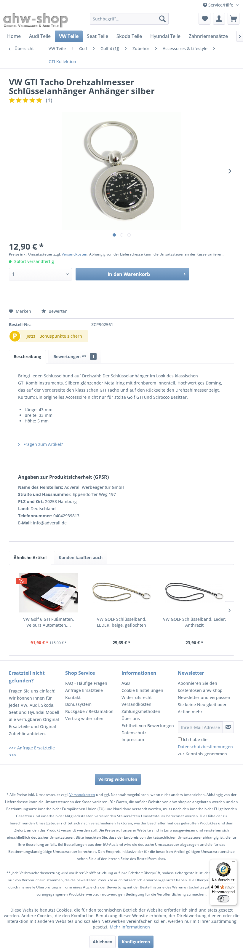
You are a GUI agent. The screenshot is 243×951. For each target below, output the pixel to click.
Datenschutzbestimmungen (205, 746)
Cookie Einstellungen (142, 690)
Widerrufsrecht (137, 697)
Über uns (131, 718)
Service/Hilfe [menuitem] (220, 5)
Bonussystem (78, 704)
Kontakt (73, 697)
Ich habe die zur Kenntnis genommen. (205, 747)
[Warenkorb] (233, 19)
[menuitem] (129, 19)
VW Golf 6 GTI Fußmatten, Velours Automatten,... (48, 622)
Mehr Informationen (130, 927)
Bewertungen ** (74, 356)
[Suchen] (162, 19)
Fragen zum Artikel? (42, 444)
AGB (126, 683)
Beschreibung (27, 356)
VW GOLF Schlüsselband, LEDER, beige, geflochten (121, 622)
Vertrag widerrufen (84, 718)
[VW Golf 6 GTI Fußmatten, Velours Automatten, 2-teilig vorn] (49, 592)
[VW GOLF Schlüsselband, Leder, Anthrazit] (194, 592)
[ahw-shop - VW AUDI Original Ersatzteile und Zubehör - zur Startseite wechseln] (35, 20)
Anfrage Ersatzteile (84, 690)
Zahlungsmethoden (141, 711)
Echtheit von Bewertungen (148, 725)
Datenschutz (134, 732)
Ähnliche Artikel (30, 557)
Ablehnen (102, 941)
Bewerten (57, 311)
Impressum (133, 739)
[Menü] (233, 862)
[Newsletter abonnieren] (228, 727)
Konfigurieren (136, 941)
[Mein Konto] (219, 19)
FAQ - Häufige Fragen (86, 683)
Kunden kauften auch (81, 557)
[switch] (223, 898)
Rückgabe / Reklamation (89, 711)
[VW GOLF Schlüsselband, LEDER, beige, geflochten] (121, 592)
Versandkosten (74, 254)
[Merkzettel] (204, 19)
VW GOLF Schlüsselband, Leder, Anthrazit (194, 622)
